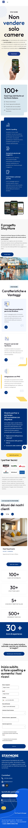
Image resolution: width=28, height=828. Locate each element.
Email (3, 691)
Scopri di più (14, 53)
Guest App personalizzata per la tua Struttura (13, 310)
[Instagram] (6, 785)
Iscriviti (3, 808)
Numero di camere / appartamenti (9, 717)
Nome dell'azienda (6, 703)
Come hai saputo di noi (7, 723)
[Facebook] (3, 785)
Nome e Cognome (6, 684)
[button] (3, 2)
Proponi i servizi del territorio (11, 345)
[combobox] (4, 700)
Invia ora (14, 746)
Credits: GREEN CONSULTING (10, 823)
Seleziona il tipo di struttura (8, 710)
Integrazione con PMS (12, 377)
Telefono (4, 697)
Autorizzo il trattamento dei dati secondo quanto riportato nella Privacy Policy (10, 733)
